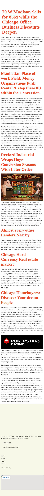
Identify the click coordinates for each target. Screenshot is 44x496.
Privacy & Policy (6, 468)
